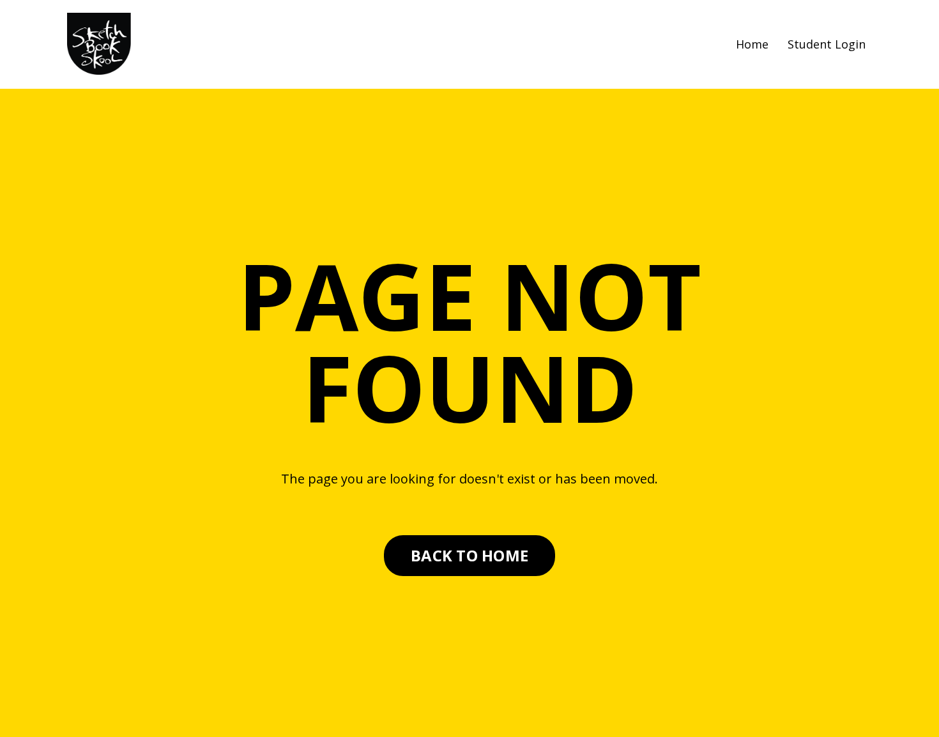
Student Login (827, 44)
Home (752, 44)
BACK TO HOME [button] (469, 555)
